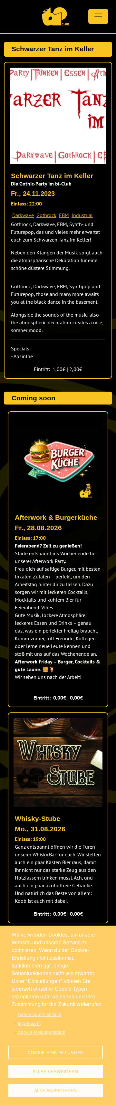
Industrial (82, 215)
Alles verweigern (55, 1071)
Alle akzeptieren (55, 1090)
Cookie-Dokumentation (41, 1032)
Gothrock (46, 215)
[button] (58, 116)
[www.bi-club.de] (55, 16)
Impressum (29, 1023)
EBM (64, 215)
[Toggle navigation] (98, 16)
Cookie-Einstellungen (55, 1052)
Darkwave (23, 215)
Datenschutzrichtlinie (39, 1014)
